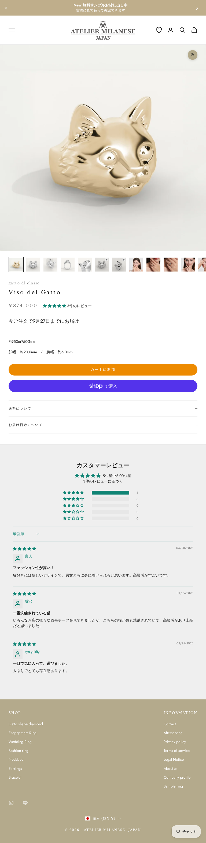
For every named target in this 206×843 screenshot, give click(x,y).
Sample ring (173, 786)
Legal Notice (174, 759)
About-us (170, 768)
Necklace (16, 759)
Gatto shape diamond (26, 724)
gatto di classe (24, 283)
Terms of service (177, 750)
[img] (24, 548)
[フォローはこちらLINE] (25, 802)
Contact (170, 724)
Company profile (177, 777)
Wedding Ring (20, 741)
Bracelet (15, 777)
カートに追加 (103, 369)
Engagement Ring (22, 733)
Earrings (15, 768)
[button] (55, 306)
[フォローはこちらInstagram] (11, 802)
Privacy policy (175, 741)
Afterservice (173, 733)
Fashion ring (18, 750)
